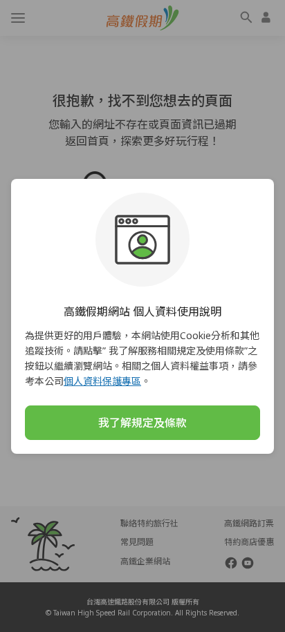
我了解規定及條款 (142, 422)
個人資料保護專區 (102, 380)
